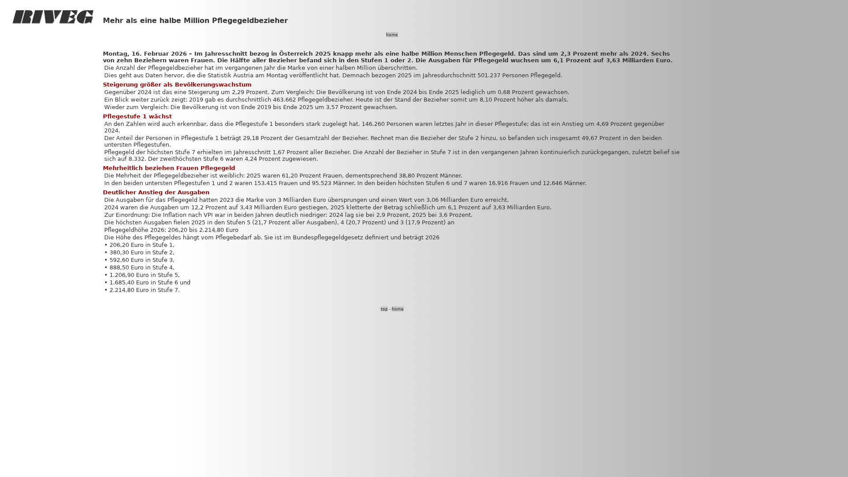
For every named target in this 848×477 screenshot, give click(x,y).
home (392, 34)
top (384, 309)
